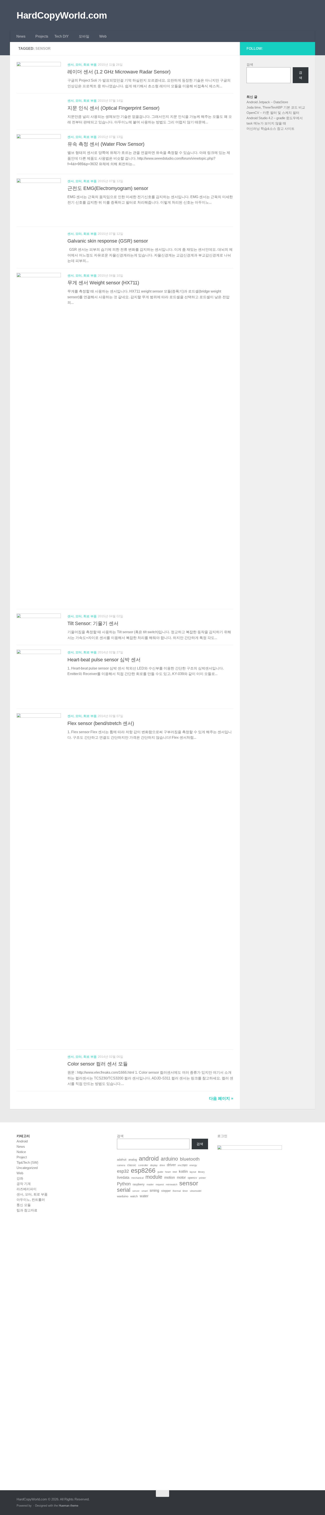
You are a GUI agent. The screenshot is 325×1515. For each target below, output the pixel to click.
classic (131, 1165)
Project (22, 1157)
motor (181, 1177)
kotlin (183, 1171)
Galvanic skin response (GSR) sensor (107, 241)
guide (160, 1172)
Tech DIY (61, 36)
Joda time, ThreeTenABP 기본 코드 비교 (276, 107)
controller (143, 1165)
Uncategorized (27, 1168)
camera (121, 1165)
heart (168, 1172)
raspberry (139, 1184)
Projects (41, 36)
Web (103, 36)
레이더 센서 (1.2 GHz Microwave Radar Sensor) (118, 72)
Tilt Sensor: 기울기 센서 (93, 623)
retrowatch (171, 1184)
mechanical (137, 1177)
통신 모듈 (24, 1205)
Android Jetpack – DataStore (267, 102)
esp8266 (143, 1170)
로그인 (222, 1136)
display (154, 1165)
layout (193, 1172)
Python (124, 1183)
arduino (169, 1159)
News (20, 36)
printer (202, 1177)
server (136, 1191)
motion (169, 1177)
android (149, 1158)
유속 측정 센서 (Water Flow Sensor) (105, 144)
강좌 (20, 1178)
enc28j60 (182, 1165)
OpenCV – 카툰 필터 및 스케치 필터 (273, 113)
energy (193, 1165)
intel (175, 1172)
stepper (166, 1190)
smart (144, 1191)
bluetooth (190, 1159)
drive (162, 1165)
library (201, 1172)
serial (123, 1189)
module (153, 1177)
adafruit (121, 1159)
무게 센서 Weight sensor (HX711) (103, 282)
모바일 (84, 36)
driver (171, 1165)
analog (132, 1159)
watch (134, 1196)
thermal (177, 1191)
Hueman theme (68, 1505)
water (144, 1196)
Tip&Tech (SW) (27, 1162)
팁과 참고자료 (27, 1210)
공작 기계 (24, 1184)
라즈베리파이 (26, 1189)
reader (150, 1184)
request (160, 1184)
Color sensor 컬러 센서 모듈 (97, 1064)
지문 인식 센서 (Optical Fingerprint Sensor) (113, 108)
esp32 (123, 1171)
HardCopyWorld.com (62, 15)
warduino (122, 1196)
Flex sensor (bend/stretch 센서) (100, 723)
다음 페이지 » (221, 1098)
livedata (123, 1177)
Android (22, 1141)
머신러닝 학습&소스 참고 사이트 (270, 128)
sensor (188, 1183)
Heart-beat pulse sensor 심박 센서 (104, 659)
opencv (192, 1177)
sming (154, 1190)
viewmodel (195, 1191)
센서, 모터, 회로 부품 (82, 64)
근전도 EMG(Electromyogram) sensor (107, 188)
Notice (21, 1152)
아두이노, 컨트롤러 (31, 1199)
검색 (250, 64)
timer (185, 1191)
